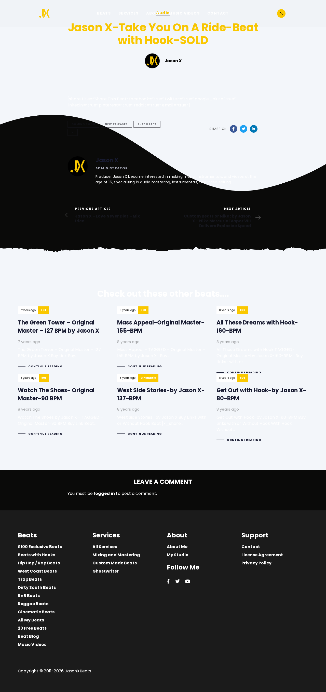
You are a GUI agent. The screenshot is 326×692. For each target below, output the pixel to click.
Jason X (107, 160)
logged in (104, 493)
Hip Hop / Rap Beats (39, 563)
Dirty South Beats (37, 587)
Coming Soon (83, 124)
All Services (104, 547)
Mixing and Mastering (116, 555)
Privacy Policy (256, 563)
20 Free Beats (32, 628)
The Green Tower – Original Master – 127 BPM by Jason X (64, 341)
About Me (177, 547)
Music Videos (32, 644)
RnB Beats (29, 596)
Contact (250, 547)
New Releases (116, 124)
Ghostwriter (105, 571)
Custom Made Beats (114, 563)
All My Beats (31, 620)
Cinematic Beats (36, 612)
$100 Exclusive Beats (40, 547)
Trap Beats (30, 579)
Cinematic (148, 378)
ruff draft (147, 124)
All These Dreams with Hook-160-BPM (262, 344)
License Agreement (262, 555)
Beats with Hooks (36, 555)
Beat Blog (28, 636)
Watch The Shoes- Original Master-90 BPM (64, 409)
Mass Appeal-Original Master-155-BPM (163, 341)
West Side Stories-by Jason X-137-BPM (163, 409)
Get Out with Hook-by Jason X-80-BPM (262, 412)
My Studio (177, 555)
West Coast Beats (37, 571)
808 (43, 310)
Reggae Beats (33, 604)
